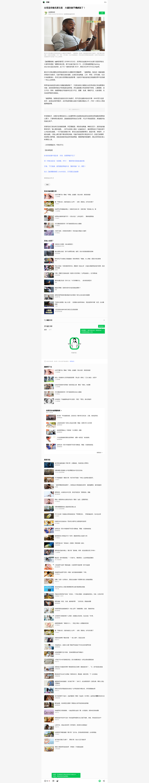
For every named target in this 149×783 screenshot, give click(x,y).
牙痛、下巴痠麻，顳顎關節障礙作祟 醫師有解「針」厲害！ (65, 166)
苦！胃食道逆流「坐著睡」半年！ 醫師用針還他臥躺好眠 (64, 161)
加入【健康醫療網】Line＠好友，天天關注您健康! (61, 172)
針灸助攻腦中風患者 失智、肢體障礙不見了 (59, 155)
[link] (53, 781)
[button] (47, 781)
